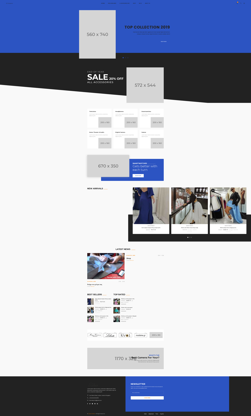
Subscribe (147, 397)
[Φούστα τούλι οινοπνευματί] (116, 310)
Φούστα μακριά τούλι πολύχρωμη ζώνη (228, 227)
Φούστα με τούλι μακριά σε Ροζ (101, 316)
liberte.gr (92, 286)
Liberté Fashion (151, 225)
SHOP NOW (138, 175)
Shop (128, 258)
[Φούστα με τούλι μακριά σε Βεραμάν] (116, 319)
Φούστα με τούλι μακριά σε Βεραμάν (128, 316)
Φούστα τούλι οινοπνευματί (126, 307)
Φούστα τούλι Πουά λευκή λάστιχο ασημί (189, 227)
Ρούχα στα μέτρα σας (94, 284)
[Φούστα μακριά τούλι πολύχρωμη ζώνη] (90, 310)
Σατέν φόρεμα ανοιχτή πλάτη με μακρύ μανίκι (151, 227)
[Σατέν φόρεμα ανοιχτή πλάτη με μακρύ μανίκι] (90, 301)
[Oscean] (125, 358)
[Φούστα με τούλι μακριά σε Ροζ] (90, 319)
